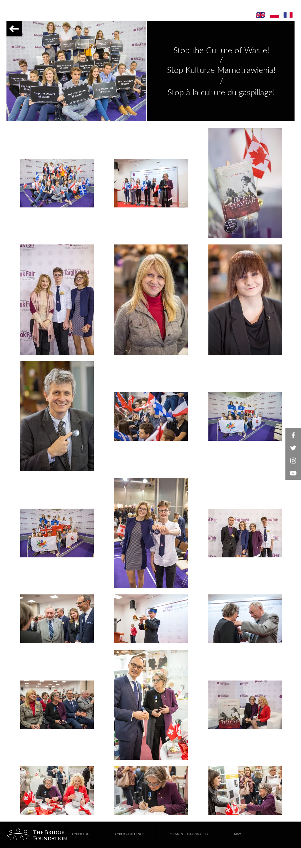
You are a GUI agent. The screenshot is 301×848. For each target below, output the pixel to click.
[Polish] (274, 15)
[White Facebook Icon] (293, 435)
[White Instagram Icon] (293, 461)
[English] (260, 15)
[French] (288, 15)
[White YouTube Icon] (293, 473)
